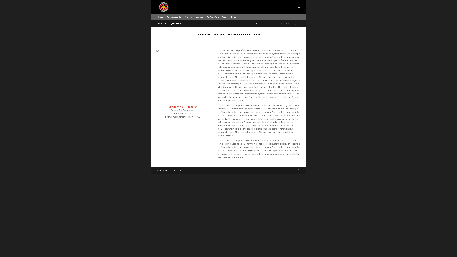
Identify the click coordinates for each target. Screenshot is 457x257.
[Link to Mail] (299, 7)
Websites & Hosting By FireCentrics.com (169, 170)
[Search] (299, 17)
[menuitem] (160, 17)
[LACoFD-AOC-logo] (177, 7)
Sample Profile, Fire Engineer (170, 23)
